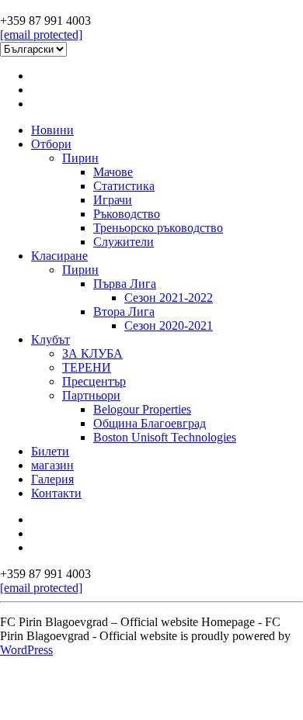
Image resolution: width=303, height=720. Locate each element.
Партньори (91, 395)
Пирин (80, 157)
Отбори (51, 144)
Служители (123, 241)
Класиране (59, 255)
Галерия (52, 479)
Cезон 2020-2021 (168, 325)
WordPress (26, 649)
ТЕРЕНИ (86, 367)
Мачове (113, 171)
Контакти (56, 493)
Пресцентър (94, 381)
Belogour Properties (142, 409)
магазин (52, 465)
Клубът (50, 339)
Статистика (124, 185)
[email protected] (41, 34)
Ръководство (126, 213)
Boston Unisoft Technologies (164, 437)
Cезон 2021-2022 (168, 297)
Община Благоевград (149, 423)
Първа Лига (124, 283)
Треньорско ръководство (158, 227)
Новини (52, 130)
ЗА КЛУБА (92, 353)
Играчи (112, 199)
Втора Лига (124, 311)
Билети (50, 451)
